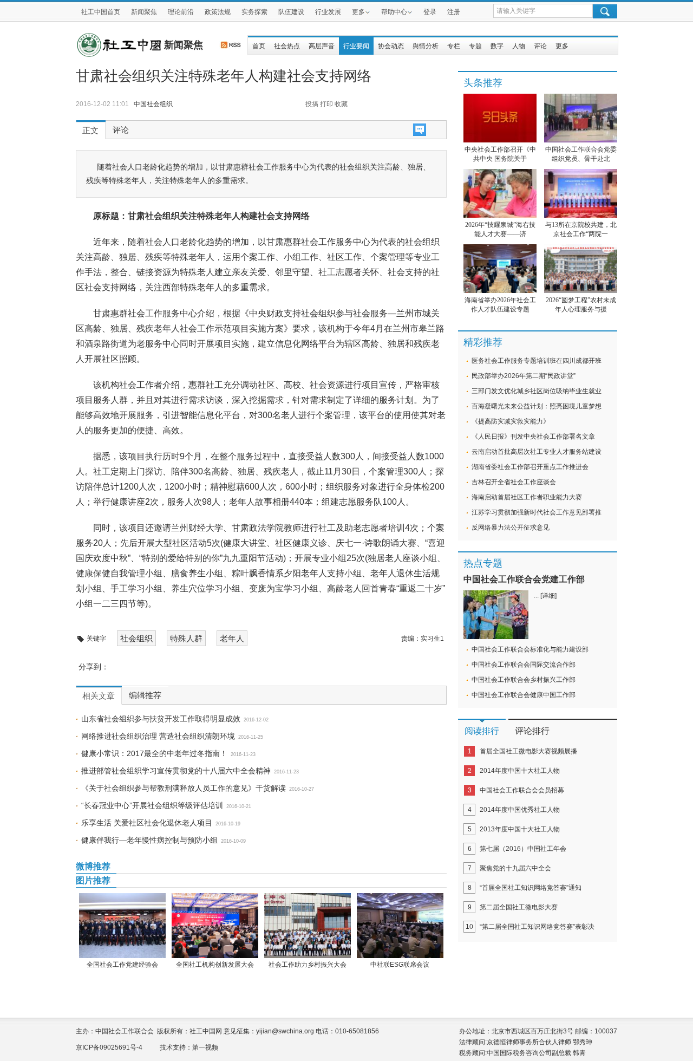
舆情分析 (426, 46)
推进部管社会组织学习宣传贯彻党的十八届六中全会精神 (176, 770)
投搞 (311, 104)
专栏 (453, 46)
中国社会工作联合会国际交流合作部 (524, 664)
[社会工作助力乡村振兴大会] (307, 925)
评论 (540, 46)
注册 (453, 12)
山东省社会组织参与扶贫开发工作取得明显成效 (160, 718)
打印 (326, 104)
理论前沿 (181, 12)
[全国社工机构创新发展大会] (214, 925)
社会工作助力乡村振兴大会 (307, 964)
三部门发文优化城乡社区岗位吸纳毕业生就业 (537, 391)
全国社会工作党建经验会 (122, 964)
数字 (497, 46)
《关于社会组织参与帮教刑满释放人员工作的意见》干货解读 (183, 788)
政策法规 (218, 12)
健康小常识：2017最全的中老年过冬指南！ (154, 753)
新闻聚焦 (144, 12)
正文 (90, 130)
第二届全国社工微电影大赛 (519, 907)
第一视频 (205, 1047)
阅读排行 (482, 730)
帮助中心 (394, 12)
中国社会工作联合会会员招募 (522, 790)
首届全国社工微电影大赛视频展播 (528, 751)
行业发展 (328, 12)
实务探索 (254, 12)
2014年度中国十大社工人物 (520, 770)
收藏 (341, 104)
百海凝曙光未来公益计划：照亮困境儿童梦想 (537, 406)
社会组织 (136, 638)
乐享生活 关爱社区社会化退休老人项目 (146, 822)
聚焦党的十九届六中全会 (515, 868)
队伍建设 (291, 12)
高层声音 (322, 46)
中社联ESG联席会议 (399, 964)
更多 (358, 12)
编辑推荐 (145, 695)
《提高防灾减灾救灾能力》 (511, 421)
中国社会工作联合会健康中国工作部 (524, 695)
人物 (518, 46)
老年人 (232, 638)
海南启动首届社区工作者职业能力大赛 (527, 497)
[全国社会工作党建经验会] (122, 925)
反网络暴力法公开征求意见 (511, 527)
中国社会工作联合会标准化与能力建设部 (530, 649)
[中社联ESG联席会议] (400, 925)
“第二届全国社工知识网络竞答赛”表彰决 (537, 926)
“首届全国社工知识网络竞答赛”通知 (530, 887)
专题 (475, 46)
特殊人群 (186, 638)
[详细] (548, 596)
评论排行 (532, 730)
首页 (258, 46)
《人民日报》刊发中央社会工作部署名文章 (533, 436)
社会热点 (287, 46)
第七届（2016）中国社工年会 (523, 848)
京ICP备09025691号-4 (109, 1047)
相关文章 (98, 696)
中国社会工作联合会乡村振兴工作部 (524, 680)
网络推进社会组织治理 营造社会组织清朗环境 (158, 736)
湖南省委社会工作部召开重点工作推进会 (530, 467)
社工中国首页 (100, 12)
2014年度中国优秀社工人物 (520, 809)
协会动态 (391, 46)
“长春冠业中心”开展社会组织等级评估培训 (152, 805)
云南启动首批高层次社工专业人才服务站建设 (537, 451)
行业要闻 (356, 46)
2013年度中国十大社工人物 (520, 829)
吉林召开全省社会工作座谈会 (514, 482)
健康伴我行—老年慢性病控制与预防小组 (149, 840)
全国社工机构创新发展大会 (215, 964)
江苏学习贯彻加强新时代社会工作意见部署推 (537, 512)
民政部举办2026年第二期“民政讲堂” (524, 376)
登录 (429, 12)
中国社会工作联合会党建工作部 (524, 579)
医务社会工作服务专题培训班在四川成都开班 (537, 360)
